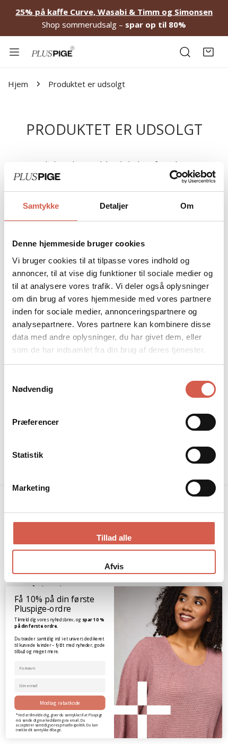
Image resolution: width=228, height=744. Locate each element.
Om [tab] (187, 205)
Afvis (114, 566)
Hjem (18, 84)
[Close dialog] (216, 592)
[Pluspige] (53, 52)
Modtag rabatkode (60, 702)
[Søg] (185, 52)
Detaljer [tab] (114, 205)
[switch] (201, 422)
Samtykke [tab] (41, 205)
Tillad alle (114, 537)
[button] (208, 52)
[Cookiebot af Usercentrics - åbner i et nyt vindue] (169, 177)
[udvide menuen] (14, 52)
